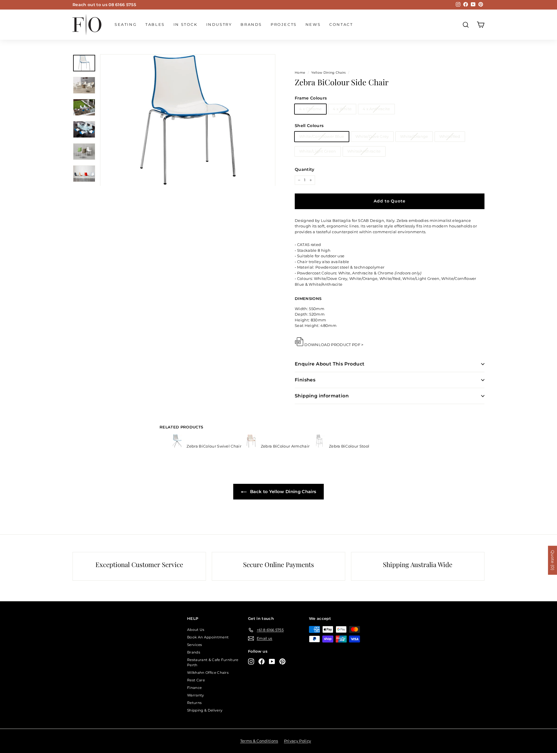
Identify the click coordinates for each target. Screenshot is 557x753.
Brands (251, 24)
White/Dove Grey (372, 136)
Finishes (305, 380)
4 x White (342, 108)
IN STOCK (185, 24)
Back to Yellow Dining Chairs (282, 491)
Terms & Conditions (259, 740)
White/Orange (414, 136)
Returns (194, 702)
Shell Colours (309, 125)
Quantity (304, 169)
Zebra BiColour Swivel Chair (214, 446)
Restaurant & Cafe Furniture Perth (212, 662)
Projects (284, 24)
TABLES (155, 24)
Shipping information (322, 396)
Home (300, 72)
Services (194, 644)
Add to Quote (389, 201)
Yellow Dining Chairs (328, 72)
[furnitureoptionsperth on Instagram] (251, 661)
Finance (194, 687)
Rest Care (196, 680)
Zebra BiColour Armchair (285, 446)
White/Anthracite (364, 151)
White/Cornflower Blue (321, 136)
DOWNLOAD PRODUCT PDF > (333, 344)
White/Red (449, 136)
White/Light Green (317, 151)
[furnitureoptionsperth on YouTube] (272, 661)
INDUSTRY (219, 24)
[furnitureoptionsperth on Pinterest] (282, 661)
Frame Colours (311, 98)
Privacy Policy (297, 740)
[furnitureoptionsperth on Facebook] (261, 661)
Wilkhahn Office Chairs (208, 672)
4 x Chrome (310, 108)
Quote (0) (552, 560)
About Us (196, 629)
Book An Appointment (208, 637)
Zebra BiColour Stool (349, 446)
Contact (341, 24)
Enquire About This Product (329, 364)
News (313, 24)
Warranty (195, 695)
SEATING (126, 24)
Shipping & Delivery (205, 710)
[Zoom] (187, 120)
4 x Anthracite (376, 108)
